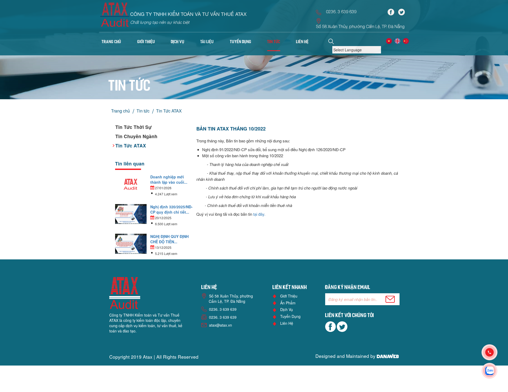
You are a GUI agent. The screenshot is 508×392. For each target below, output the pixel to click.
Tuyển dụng (290, 316)
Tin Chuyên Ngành (136, 136)
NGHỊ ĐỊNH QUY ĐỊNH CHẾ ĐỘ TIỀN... (169, 239)
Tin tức (143, 111)
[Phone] (495, 352)
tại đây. (259, 214)
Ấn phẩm (288, 302)
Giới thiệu (288, 296)
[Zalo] (495, 371)
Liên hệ (286, 323)
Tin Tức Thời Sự (133, 127)
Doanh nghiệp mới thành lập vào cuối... (168, 179)
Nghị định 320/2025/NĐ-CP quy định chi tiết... (171, 209)
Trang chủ (111, 42)
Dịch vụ (286, 309)
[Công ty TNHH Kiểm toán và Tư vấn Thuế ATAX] (114, 16)
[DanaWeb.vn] (388, 356)
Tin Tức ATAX (169, 111)
